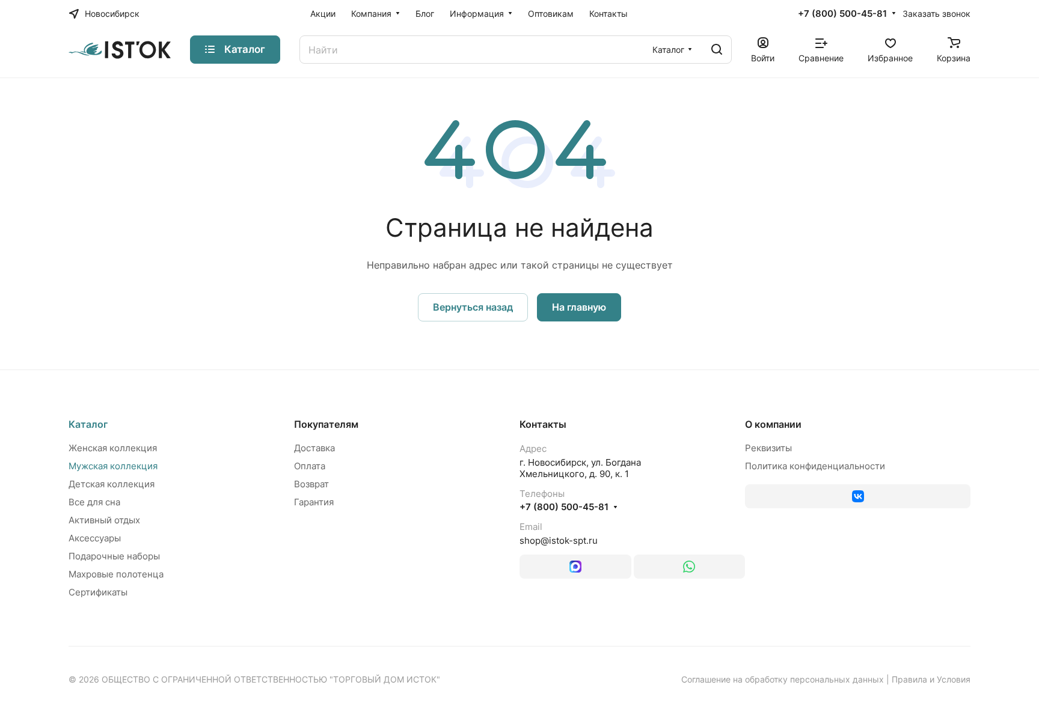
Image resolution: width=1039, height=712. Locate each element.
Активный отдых (104, 520)
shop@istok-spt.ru (559, 540)
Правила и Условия (931, 679)
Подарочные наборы (114, 556)
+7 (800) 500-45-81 (842, 13)
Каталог (88, 424)
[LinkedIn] (575, 567)
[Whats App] (690, 567)
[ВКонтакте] (857, 496)
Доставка (314, 448)
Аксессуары (95, 538)
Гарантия (314, 502)
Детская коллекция (112, 484)
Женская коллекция (113, 448)
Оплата (309, 466)
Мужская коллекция (113, 466)
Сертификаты (98, 592)
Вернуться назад (473, 307)
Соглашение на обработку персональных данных (782, 679)
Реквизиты (768, 448)
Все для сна (94, 502)
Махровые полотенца (116, 574)
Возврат (311, 484)
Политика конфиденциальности (815, 466)
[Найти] (717, 49)
